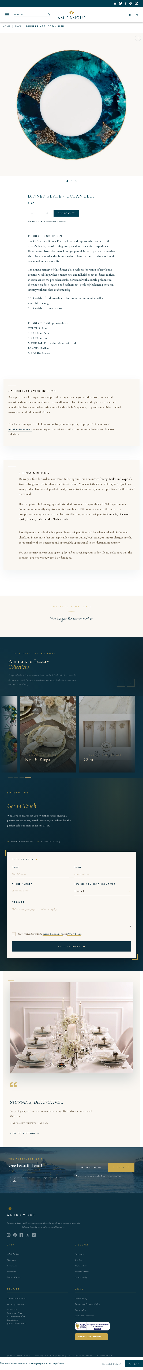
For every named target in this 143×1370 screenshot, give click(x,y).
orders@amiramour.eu (16, 1298)
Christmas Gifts (81, 1277)
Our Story (79, 1260)
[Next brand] (131, 683)
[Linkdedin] (27, 1235)
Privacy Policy (74, 933)
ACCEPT (134, 1363)
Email (78, 867)
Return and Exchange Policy (87, 1304)
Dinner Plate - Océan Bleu (62, 196)
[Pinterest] (15, 1235)
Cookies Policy (81, 1298)
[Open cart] (137, 14)
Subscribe (121, 1167)
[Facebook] (21, 1235)
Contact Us (80, 1254)
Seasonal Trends (82, 1271)
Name (15, 867)
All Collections (13, 1254)
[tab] (10, 777)
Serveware (11, 1271)
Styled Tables (80, 1265)
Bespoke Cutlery (14, 1277)
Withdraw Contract (91, 1337)
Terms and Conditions (84, 1315)
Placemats (11, 1260)
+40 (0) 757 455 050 (15, 1304)
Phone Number (22, 884)
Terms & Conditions (53, 933)
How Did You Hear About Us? (94, 884)
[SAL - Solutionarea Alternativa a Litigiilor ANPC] (92, 1326)
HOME (6, 26)
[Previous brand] (121, 683)
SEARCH (18, 14)
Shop (18, 26)
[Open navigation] (7, 14)
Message (18, 902)
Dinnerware (12, 1265)
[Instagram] (8, 1235)
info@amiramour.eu (20, 429)
